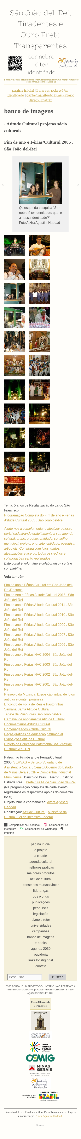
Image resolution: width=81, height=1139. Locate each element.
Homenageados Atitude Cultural (27, 729)
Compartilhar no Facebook (24, 824)
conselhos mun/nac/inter (41, 885)
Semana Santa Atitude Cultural (27, 709)
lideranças (40, 890)
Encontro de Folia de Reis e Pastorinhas (34, 704)
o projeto (40, 850)
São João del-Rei (39, 12)
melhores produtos (40, 873)
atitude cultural (41, 879)
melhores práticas (41, 867)
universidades (40, 925)
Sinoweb (40, 1125)
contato (40, 966)
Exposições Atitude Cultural (24, 739)
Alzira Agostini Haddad (49, 1116)
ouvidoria (41, 954)
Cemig (39, 767)
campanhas (40, 931)
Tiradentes (37, 23)
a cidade (40, 856)
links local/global (40, 960)
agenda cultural (40, 861)
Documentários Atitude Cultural (27, 724)
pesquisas (40, 908)
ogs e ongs (41, 896)
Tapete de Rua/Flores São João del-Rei (33, 714)
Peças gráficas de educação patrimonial (33, 734)
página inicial (23, 90)
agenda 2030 (41, 948)
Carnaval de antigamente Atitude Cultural (34, 719)
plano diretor (40, 919)
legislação (40, 914)
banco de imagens (40, 937)
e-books (41, 943)
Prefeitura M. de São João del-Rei (51, 782)
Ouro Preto (40, 34)
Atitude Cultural (34, 812)
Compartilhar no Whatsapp (40, 828)
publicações (41, 902)
